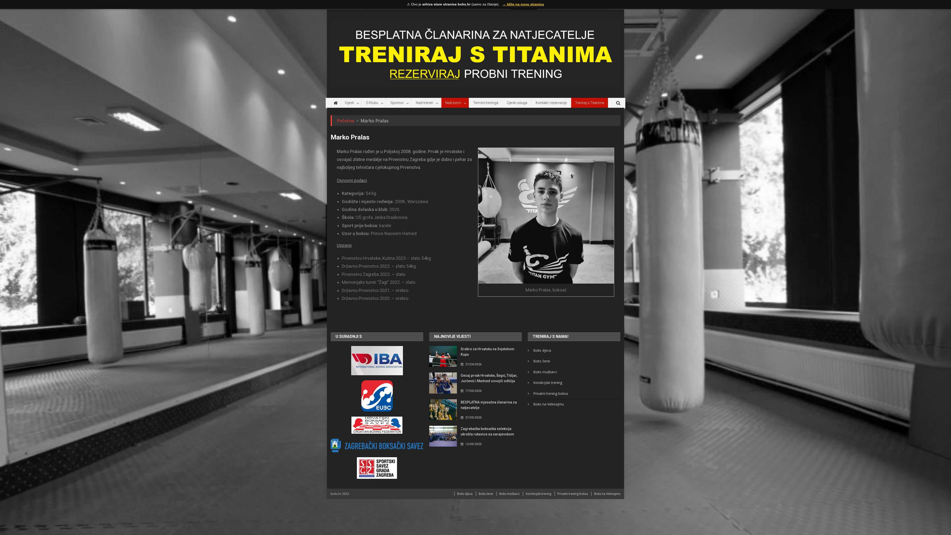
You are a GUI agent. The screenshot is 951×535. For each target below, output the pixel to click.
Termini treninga (485, 103)
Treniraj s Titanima (589, 103)
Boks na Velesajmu (548, 404)
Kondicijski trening (547, 382)
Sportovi (397, 103)
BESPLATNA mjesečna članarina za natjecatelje (489, 405)
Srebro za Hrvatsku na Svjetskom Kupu (487, 351)
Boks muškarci (545, 372)
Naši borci (453, 103)
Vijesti (349, 103)
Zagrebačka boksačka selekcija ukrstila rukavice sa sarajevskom (487, 431)
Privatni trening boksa (550, 393)
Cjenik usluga (517, 103)
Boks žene (541, 361)
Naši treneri (424, 103)
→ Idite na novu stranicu (523, 4)
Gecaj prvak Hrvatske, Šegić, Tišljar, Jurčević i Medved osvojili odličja (489, 378)
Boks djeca (542, 350)
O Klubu (372, 103)
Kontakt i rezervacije (551, 103)
